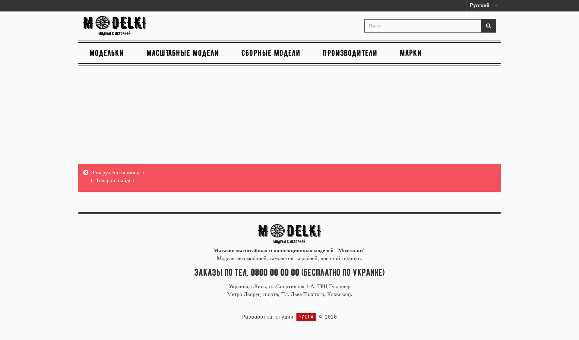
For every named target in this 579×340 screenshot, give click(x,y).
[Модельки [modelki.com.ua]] (149, 26)
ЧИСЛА (306, 317)
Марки (411, 53)
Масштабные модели (183, 53)
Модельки (107, 53)
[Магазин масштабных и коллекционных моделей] (289, 233)
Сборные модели (271, 53)
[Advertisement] (289, 115)
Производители (350, 53)
